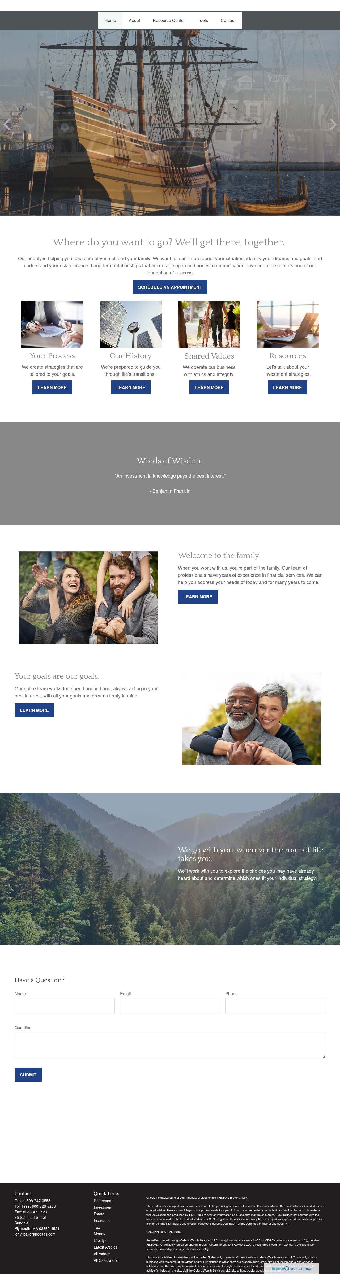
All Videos (102, 1253)
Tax (97, 1227)
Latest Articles (105, 1247)
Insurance (102, 1220)
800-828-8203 (44, 1206)
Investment (103, 1207)
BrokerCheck (238, 1197)
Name (20, 994)
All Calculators (106, 1260)
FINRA (150, 1244)
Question (23, 1027)
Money (99, 1233)
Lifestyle (101, 1240)
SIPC (159, 1244)
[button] (110, 20)
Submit (28, 1075)
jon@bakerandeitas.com (35, 1234)
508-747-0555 (38, 1200)
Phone (231, 994)
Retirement (103, 1200)
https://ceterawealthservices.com (261, 1270)
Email (125, 994)
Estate (99, 1213)
